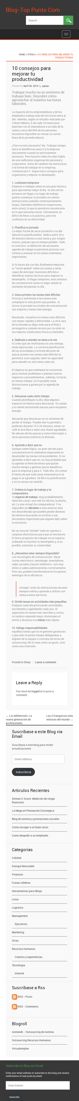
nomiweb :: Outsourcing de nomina (33, 1032)
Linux (15, 899)
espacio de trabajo (26, 497)
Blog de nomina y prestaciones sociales (35, 819)
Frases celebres (21, 883)
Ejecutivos (21, 924)
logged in (37, 691)
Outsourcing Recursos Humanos (31, 1040)
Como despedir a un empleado (30, 835)
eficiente (34, 508)
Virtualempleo (20, 1048)
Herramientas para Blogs (27, 891)
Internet (19, 973)
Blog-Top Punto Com (33, 10)
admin (45, 86)
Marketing (18, 932)
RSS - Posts (24, 996)
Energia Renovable (23, 866)
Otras (31, 54)
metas (41, 620)
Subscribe (14, 1096)
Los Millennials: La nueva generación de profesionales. (19, 719)
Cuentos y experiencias (28, 957)
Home (22, 54)
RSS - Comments (27, 1006)
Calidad (16, 858)
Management (20, 916)
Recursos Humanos (23, 949)
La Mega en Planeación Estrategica (33, 810)
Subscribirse (23, 772)
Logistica (17, 907)
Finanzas (17, 874)
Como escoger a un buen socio (30, 827)
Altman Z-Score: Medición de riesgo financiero (33, 800)
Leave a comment (45, 662)
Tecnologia (18, 965)
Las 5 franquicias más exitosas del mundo (59, 717)
